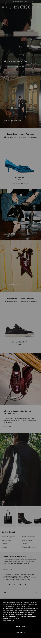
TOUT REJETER (20, 632)
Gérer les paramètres (10, 620)
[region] (20, 618)
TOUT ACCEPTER (20, 626)
